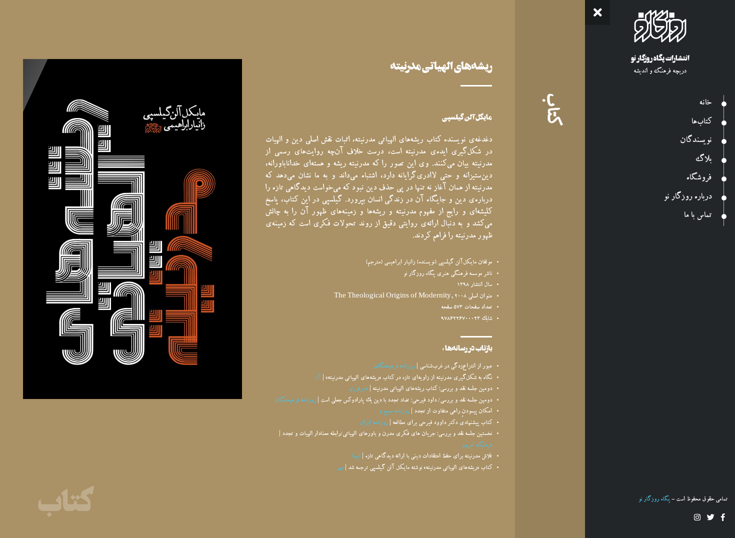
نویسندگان (696, 141)
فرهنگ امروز (477, 446)
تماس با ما (698, 216)
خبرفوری (358, 389)
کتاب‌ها (701, 123)
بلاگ (703, 160)
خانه (705, 103)
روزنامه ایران (374, 423)
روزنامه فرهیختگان (394, 366)
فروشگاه (699, 179)
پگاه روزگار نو (654, 500)
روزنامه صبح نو (394, 412)
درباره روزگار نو (687, 197)
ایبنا (356, 456)
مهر (340, 468)
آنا (318, 378)
